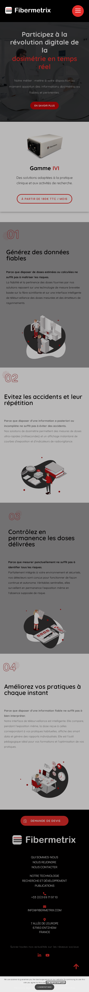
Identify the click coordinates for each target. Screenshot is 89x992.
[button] (78, 11)
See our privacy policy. (55, 982)
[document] (44, 496)
